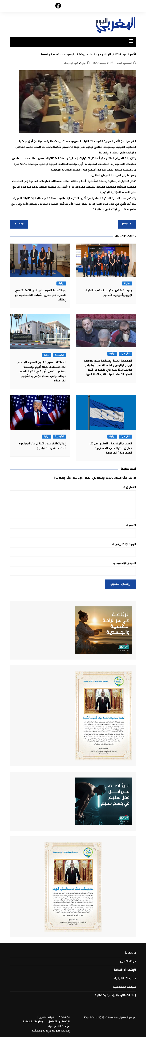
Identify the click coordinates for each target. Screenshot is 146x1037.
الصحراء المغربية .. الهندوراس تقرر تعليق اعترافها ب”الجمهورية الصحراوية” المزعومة (110, 448)
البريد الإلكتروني (124, 544)
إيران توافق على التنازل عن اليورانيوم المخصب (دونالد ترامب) (42, 446)
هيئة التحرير (128, 961)
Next (21, 224)
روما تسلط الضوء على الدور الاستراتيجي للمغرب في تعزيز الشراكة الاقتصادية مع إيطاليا (40, 295)
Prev (125, 224)
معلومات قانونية (125, 978)
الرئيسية (125, 354)
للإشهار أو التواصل (124, 970)
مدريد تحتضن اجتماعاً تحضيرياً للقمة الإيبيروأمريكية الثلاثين (108, 293)
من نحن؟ (130, 953)
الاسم (131, 525)
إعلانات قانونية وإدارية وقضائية (115, 995)
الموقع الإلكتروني (124, 563)
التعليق (129, 487)
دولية (83, 63)
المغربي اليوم (124, 63)
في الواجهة (71, 63)
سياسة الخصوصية (124, 987)
